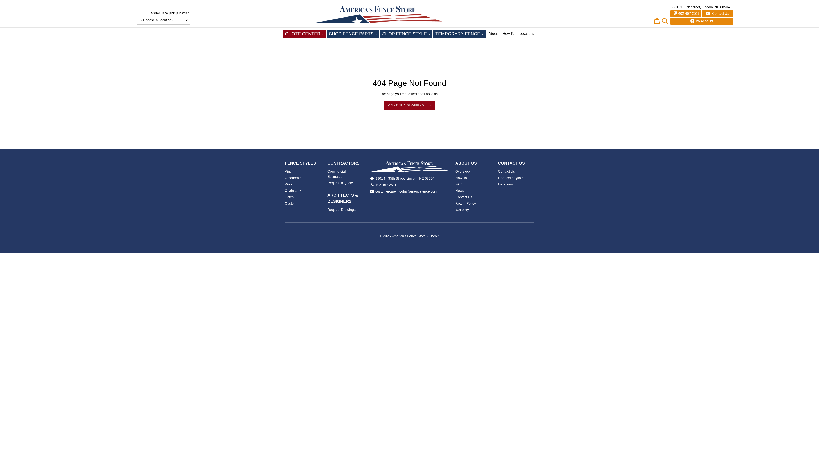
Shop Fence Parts (354, 33)
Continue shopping (406, 105)
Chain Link (293, 191)
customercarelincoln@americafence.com (406, 191)
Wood (289, 184)
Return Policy (465, 203)
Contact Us (720, 13)
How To (508, 33)
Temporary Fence (460, 33)
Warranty (462, 210)
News (459, 191)
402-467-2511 (688, 13)
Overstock (462, 171)
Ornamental (293, 178)
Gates (289, 197)
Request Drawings (341, 210)
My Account (704, 21)
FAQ (458, 184)
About (493, 33)
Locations (526, 33)
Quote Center (305, 33)
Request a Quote (340, 183)
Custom (290, 203)
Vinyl (288, 171)
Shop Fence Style (407, 33)
